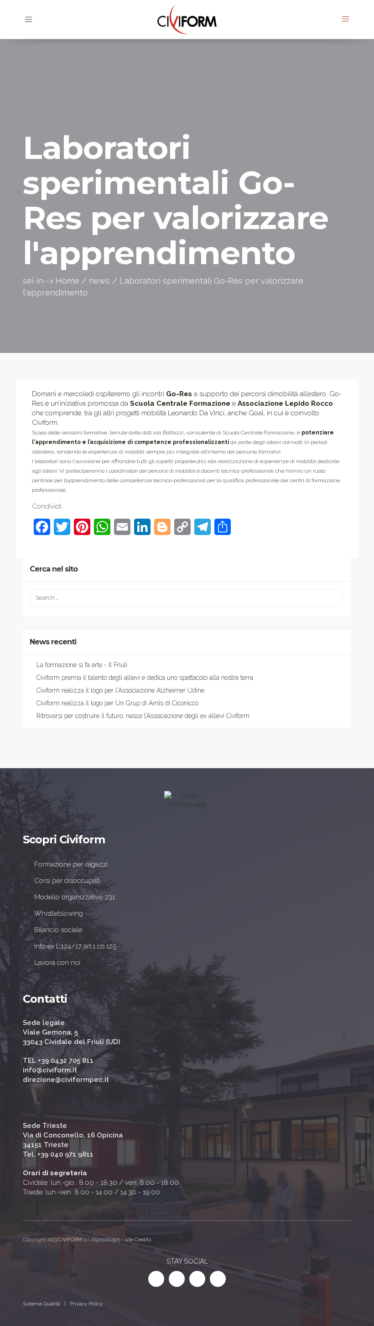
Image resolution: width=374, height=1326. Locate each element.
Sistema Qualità (41, 1304)
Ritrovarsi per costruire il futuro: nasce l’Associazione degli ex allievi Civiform (142, 715)
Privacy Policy (86, 1304)
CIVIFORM (70, 1240)
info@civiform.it (50, 1070)
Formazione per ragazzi (71, 864)
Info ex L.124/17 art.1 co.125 (75, 946)
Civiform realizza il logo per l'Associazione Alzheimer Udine (120, 690)
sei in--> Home (51, 281)
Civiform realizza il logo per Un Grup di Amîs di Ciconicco (117, 703)
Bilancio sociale (58, 930)
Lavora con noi (57, 963)
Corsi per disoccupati (67, 881)
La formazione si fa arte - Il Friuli (81, 664)
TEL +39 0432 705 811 (58, 1060)
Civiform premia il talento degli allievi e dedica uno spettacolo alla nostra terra (144, 677)
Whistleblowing (58, 913)
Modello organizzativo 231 (74, 897)
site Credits (138, 1240)
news (99, 281)
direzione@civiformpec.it (66, 1080)
